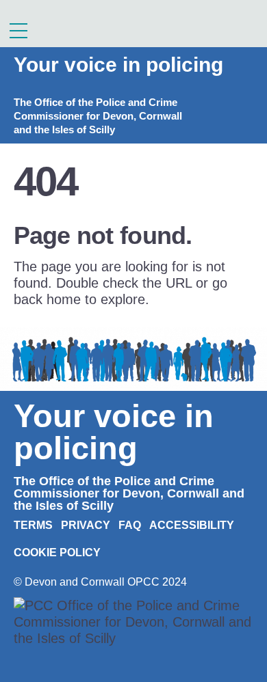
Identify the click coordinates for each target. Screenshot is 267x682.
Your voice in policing (118, 64)
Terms (33, 525)
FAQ (129, 525)
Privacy (85, 525)
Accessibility (191, 525)
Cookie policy (57, 552)
